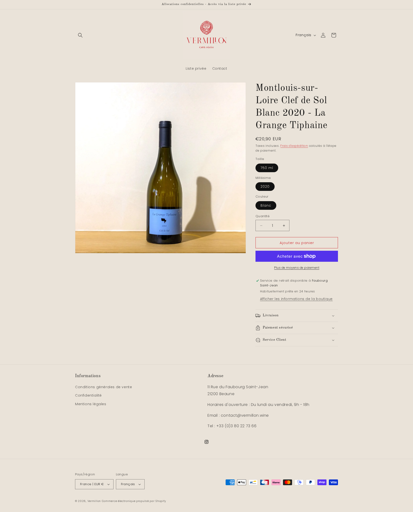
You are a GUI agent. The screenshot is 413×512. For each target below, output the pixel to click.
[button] (80, 35)
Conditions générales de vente (103, 387)
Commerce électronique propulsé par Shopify (134, 501)
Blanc (266, 205)
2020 (265, 186)
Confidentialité (88, 395)
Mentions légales (90, 404)
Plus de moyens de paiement (296, 268)
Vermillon (94, 501)
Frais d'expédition (294, 146)
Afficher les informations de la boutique (296, 298)
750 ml (267, 167)
